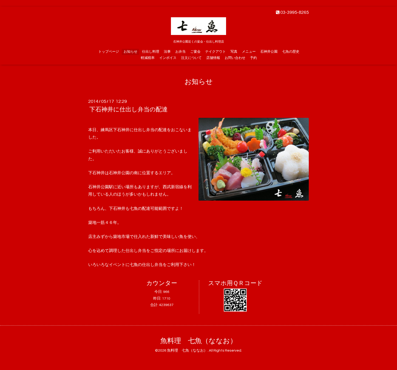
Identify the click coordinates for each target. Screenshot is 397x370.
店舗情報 (213, 58)
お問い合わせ (235, 58)
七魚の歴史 (290, 51)
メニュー (249, 51)
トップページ (108, 51)
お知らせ (130, 51)
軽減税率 (148, 58)
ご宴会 (195, 51)
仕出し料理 (150, 51)
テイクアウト (215, 51)
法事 (167, 51)
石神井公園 (269, 51)
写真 (233, 51)
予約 (253, 58)
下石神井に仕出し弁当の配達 (128, 110)
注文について (191, 58)
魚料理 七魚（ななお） (198, 340)
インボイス (167, 58)
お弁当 (180, 51)
